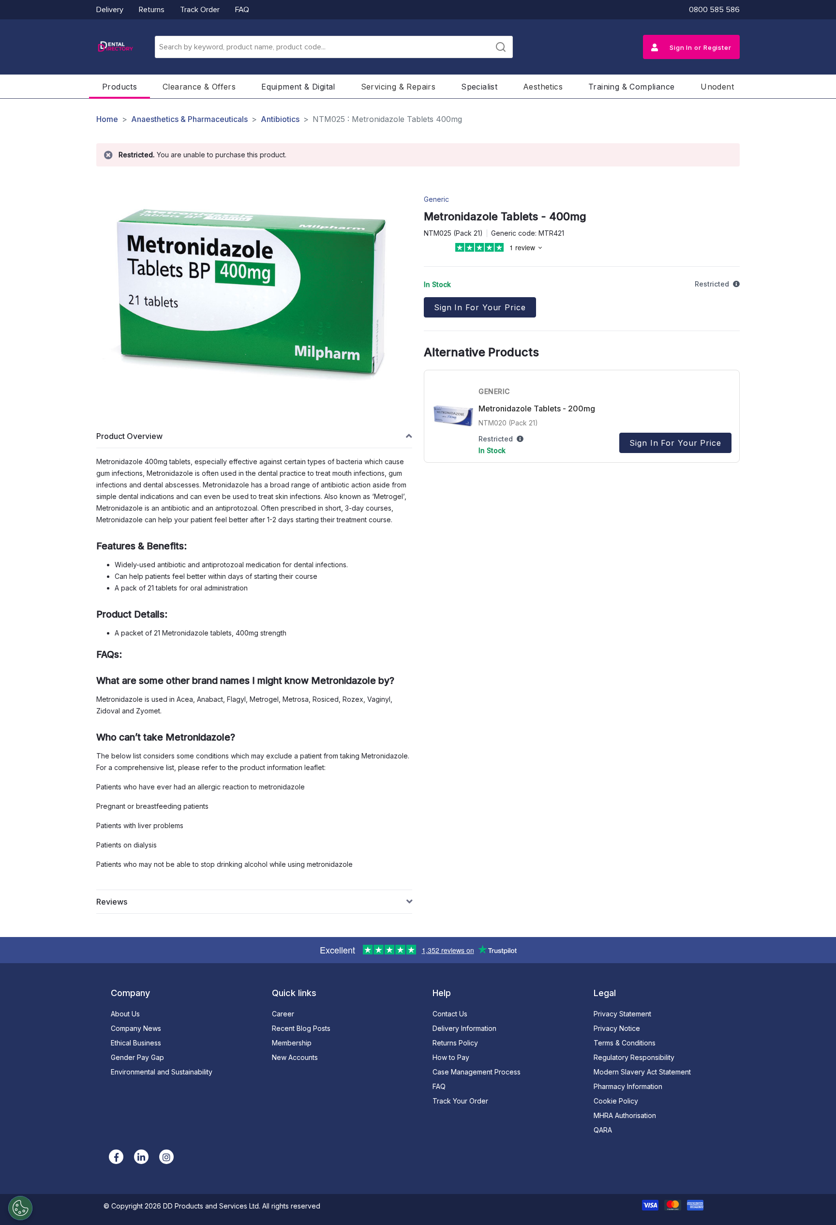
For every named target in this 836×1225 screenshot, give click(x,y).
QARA (603, 1130)
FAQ (242, 10)
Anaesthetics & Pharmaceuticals (189, 119)
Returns (151, 10)
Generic (436, 199)
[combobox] (334, 47)
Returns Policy (455, 1043)
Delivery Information (464, 1028)
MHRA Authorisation (625, 1115)
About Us (125, 1014)
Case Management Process (477, 1072)
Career (283, 1014)
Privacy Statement (622, 1014)
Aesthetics (543, 86)
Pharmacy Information (628, 1086)
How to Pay (451, 1057)
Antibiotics (280, 119)
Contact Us (450, 1014)
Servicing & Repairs (398, 86)
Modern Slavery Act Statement (642, 1072)
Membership (292, 1043)
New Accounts (295, 1057)
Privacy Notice (617, 1028)
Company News (136, 1028)
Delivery (109, 10)
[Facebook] (116, 1156)
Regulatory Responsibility (634, 1057)
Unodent (717, 86)
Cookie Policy (616, 1101)
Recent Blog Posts (301, 1028)
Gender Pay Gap (137, 1057)
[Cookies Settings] (20, 1208)
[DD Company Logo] (115, 47)
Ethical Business (136, 1043)
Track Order (200, 10)
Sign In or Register (700, 47)
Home (107, 119)
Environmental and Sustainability (161, 1072)
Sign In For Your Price (480, 307)
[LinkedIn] (141, 1156)
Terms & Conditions (625, 1043)
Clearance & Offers (199, 86)
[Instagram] (166, 1156)
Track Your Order (460, 1101)
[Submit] (500, 47)
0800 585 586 (714, 10)
